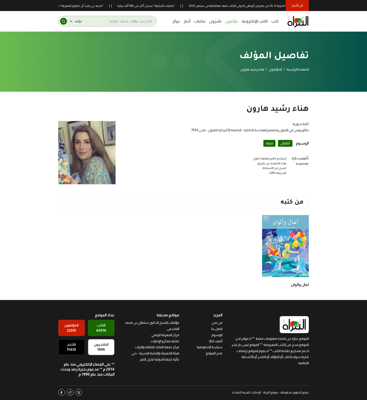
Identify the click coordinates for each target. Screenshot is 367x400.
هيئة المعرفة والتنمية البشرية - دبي (155, 353)
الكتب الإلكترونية (255, 21)
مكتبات (199, 21)
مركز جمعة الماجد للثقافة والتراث (157, 347)
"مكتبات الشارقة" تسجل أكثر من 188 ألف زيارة (155, 5)
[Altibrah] (298, 21)
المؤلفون (275, 69)
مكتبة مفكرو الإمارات (165, 341)
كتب (275, 21)
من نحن (217, 322)
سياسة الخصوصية (209, 347)
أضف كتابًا (215, 341)
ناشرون (215, 21)
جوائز (176, 21)
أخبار (187, 21)
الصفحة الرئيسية (298, 69)
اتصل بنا (216, 329)
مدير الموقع (214, 353)
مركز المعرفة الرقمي (165, 335)
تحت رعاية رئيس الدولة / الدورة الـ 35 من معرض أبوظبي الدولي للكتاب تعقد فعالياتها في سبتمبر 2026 (260, 5)
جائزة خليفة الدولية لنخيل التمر (159, 359)
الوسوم (217, 335)
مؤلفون (231, 21)
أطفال (285, 143)
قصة (269, 143)
